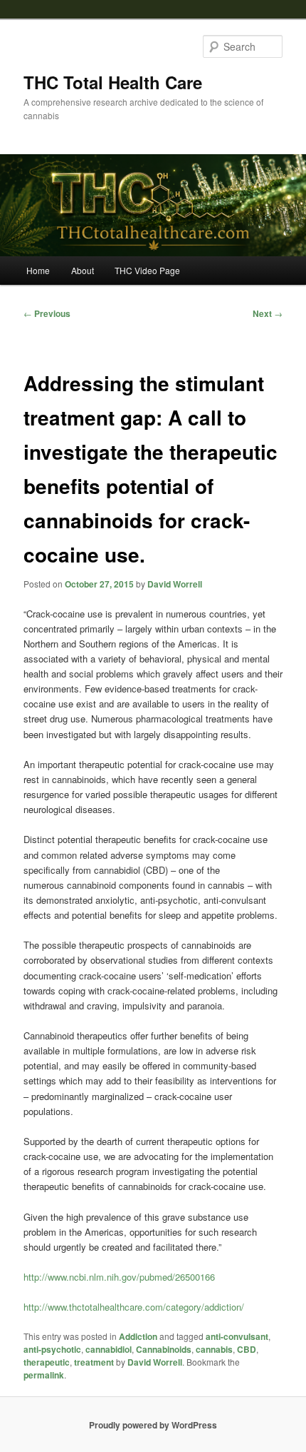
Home (38, 270)
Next (268, 313)
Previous (46, 313)
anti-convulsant (237, 1336)
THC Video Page (147, 270)
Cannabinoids (163, 1349)
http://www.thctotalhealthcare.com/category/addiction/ (133, 1307)
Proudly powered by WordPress (153, 1424)
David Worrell (174, 584)
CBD (246, 1349)
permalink (43, 1374)
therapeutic (46, 1362)
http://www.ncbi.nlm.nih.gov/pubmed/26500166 (119, 1277)
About (82, 270)
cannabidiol (108, 1349)
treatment (94, 1362)
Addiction (138, 1336)
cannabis (214, 1349)
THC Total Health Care (112, 82)
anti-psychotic (52, 1349)
